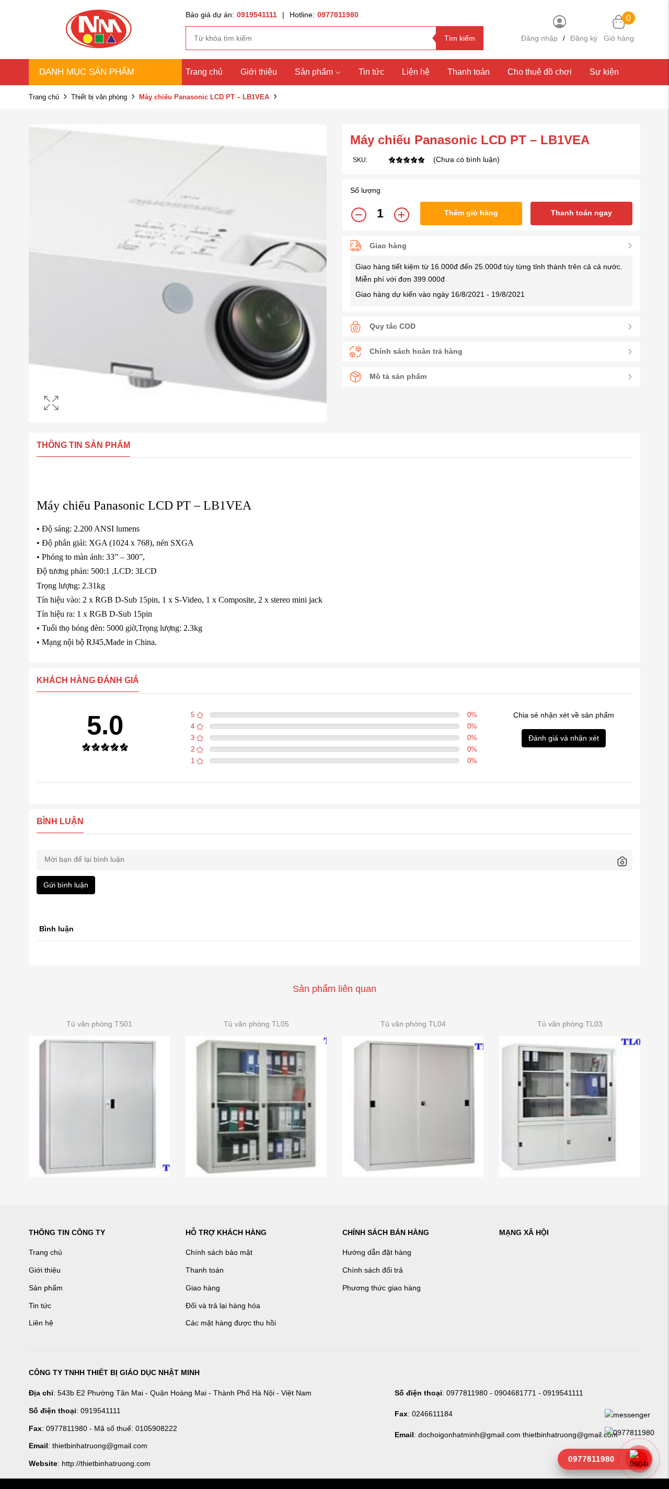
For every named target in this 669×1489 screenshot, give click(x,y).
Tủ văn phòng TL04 (413, 1024)
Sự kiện (604, 71)
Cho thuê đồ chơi (539, 71)
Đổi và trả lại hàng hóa (223, 1305)
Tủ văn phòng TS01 (99, 1024)
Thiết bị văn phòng (99, 97)
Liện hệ (416, 71)
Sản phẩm (314, 71)
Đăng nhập (539, 38)
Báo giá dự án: (231, 14)
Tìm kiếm (459, 38)
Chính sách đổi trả (372, 1270)
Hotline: (324, 14)
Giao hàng (203, 1288)
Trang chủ (204, 71)
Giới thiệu (258, 71)
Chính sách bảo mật (219, 1252)
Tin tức (371, 71)
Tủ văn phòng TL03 (570, 1024)
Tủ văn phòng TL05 (256, 1024)
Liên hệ (41, 1323)
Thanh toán (468, 71)
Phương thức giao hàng (381, 1288)
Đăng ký (583, 38)
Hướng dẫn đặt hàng (376, 1252)
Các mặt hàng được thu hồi (231, 1323)
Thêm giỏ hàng (471, 213)
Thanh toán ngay (581, 213)
